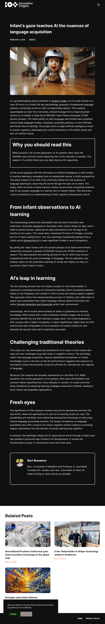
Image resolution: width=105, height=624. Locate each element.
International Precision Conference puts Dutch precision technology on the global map (27, 554)
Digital (32, 40)
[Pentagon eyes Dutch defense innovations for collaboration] (27, 580)
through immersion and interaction (34, 304)
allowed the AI (31, 240)
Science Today (59, 100)
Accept (13, 614)
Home (80, 618)
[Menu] (98, 5)
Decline (26, 614)
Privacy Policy (93, 618)
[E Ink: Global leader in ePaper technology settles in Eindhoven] (77, 534)
